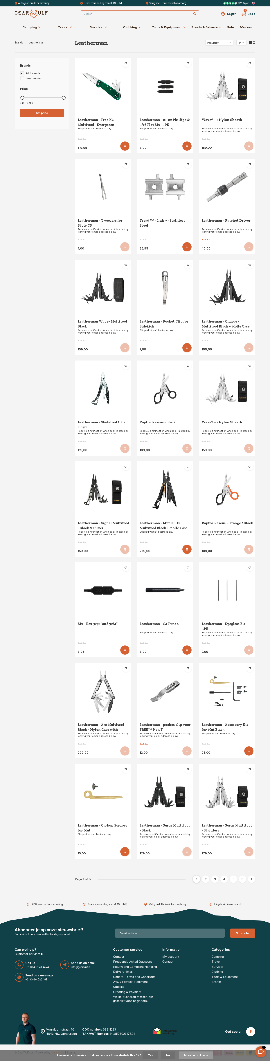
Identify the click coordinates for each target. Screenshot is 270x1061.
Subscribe (242, 933)
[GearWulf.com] (37, 13)
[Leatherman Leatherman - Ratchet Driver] (227, 187)
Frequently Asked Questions (132, 961)
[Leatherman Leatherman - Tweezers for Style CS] (103, 187)
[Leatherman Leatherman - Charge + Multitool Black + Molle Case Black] (227, 288)
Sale (230, 27)
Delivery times (123, 971)
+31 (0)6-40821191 (36, 979)
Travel (63, 27)
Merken (246, 27)
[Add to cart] (124, 146)
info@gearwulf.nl (81, 967)
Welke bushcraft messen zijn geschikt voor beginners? (133, 999)
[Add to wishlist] (125, 63)
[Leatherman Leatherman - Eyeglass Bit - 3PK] (227, 590)
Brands (19, 42)
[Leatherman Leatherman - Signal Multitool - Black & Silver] (103, 489)
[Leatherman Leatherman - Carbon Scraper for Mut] (103, 792)
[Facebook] (250, 1031)
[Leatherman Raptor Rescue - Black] (165, 389)
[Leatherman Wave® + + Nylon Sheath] (227, 86)
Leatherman (36, 42)
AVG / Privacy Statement (130, 982)
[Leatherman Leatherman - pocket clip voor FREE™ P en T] (165, 691)
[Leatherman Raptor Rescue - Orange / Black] (227, 489)
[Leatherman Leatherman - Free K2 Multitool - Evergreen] (103, 86)
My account (170, 956)
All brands (33, 73)
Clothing (130, 27)
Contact (118, 956)
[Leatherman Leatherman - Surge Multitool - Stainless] (227, 792)
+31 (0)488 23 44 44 (37, 967)
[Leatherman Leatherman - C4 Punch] (165, 590)
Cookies (118, 987)
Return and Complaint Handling (135, 967)
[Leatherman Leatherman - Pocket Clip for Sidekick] (165, 288)
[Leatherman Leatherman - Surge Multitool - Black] (165, 792)
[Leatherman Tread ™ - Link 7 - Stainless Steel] (165, 187)
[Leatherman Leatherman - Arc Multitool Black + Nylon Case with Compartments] (103, 691)
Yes (150, 1055)
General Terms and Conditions (134, 977)
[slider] (22, 98)
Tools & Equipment (167, 27)
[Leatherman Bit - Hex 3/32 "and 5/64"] (103, 590)
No (168, 1055)
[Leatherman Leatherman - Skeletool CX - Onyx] (103, 389)
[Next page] (251, 879)
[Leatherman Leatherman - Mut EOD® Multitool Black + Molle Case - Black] (165, 489)
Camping (29, 27)
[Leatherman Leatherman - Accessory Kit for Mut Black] (227, 691)
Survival (97, 27)
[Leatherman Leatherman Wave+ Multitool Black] (103, 288)
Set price (42, 112)
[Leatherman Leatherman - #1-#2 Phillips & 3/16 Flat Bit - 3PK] (165, 86)
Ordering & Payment (127, 992)
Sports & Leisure (204, 27)
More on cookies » (196, 1055)
